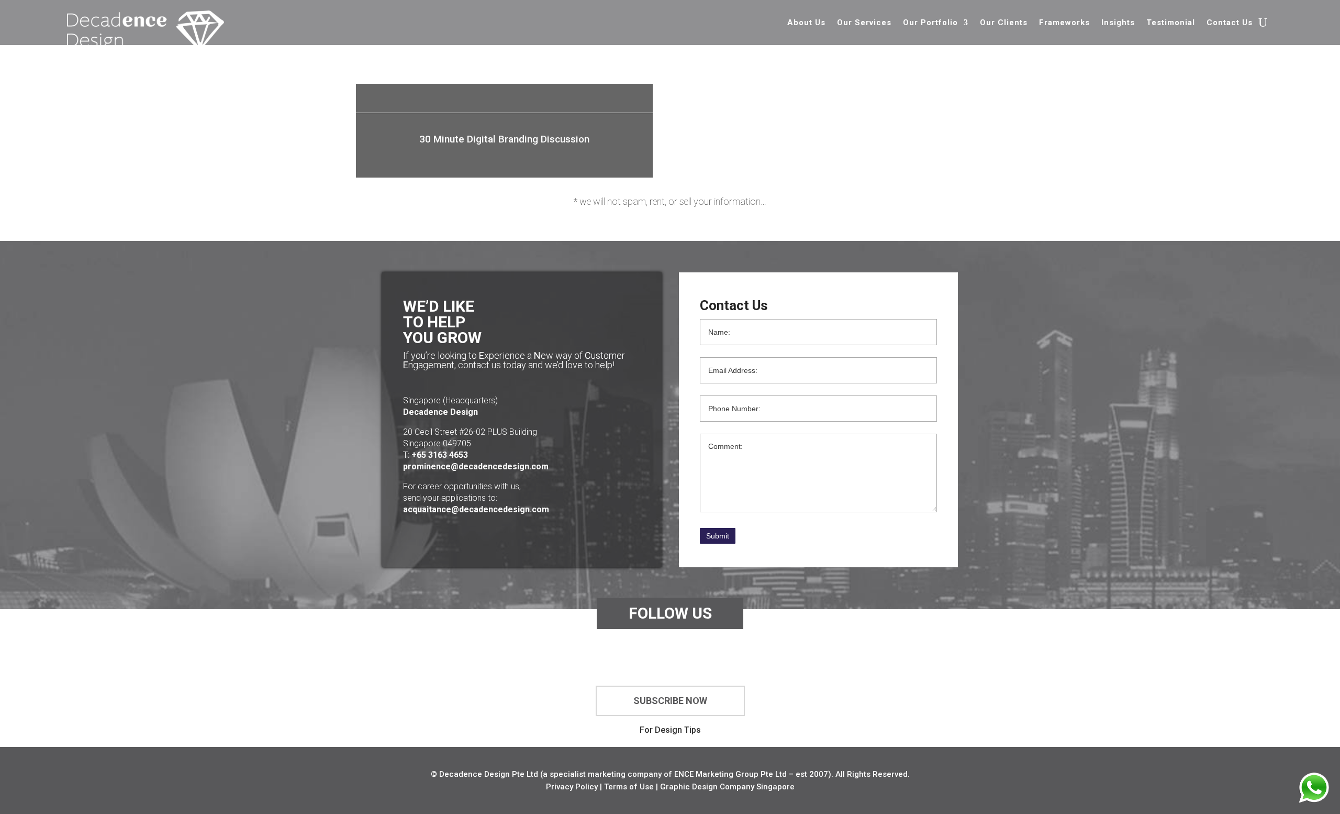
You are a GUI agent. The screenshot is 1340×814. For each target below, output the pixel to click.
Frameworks (1064, 23)
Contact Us (1230, 23)
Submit (717, 536)
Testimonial (1170, 23)
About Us (806, 23)
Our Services (864, 23)
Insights (1118, 23)
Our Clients (1004, 23)
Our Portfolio (930, 23)
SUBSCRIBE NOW (670, 700)
